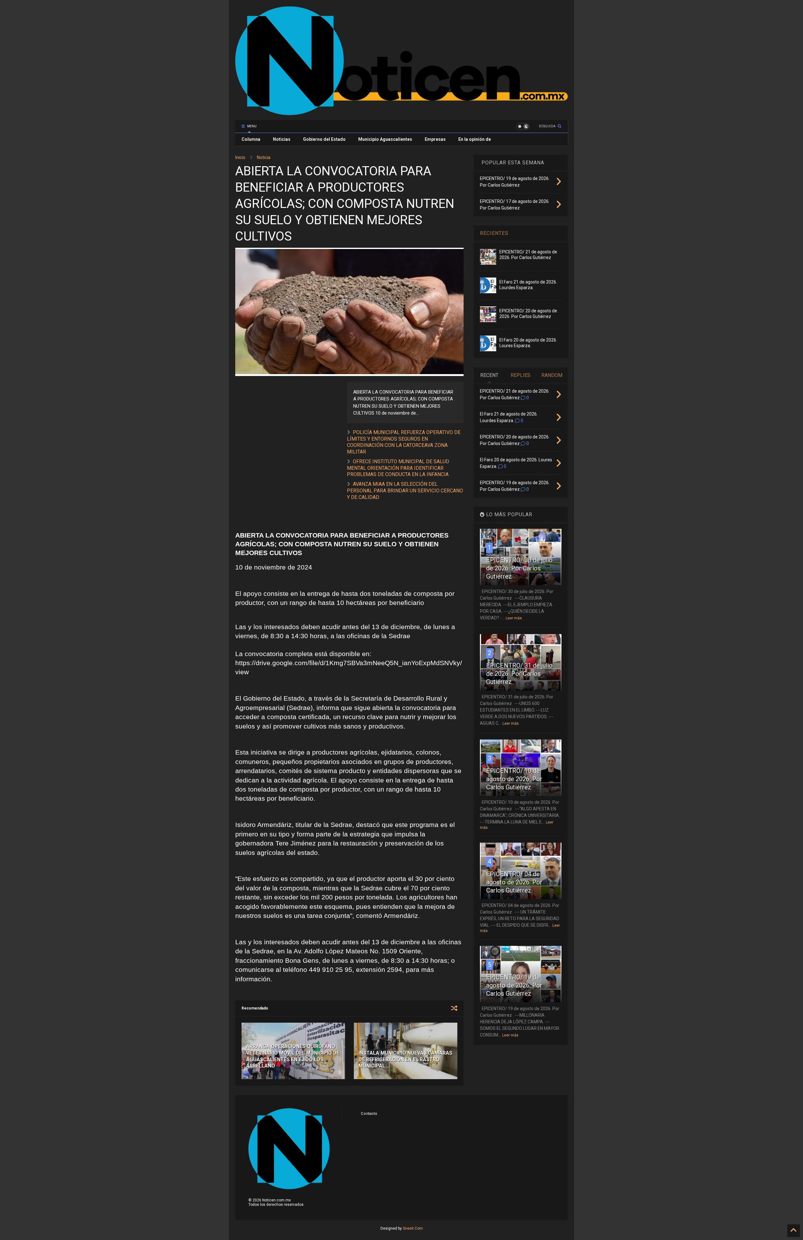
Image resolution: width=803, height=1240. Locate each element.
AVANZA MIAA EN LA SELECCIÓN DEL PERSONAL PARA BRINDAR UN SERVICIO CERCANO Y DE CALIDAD (405, 490)
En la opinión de (474, 139)
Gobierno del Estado (324, 139)
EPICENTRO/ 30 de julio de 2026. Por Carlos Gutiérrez (519, 568)
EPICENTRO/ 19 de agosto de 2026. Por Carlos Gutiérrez (514, 985)
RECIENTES (494, 233)
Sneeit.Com (413, 1228)
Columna (251, 139)
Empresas (435, 139)
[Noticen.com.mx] (401, 112)
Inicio (240, 157)
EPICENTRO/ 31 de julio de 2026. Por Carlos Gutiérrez (519, 674)
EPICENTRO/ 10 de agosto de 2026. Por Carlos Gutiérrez (514, 779)
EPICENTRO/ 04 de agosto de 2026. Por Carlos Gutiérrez (514, 882)
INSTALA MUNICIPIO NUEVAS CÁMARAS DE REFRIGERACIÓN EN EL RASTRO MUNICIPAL (405, 1059)
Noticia (263, 157)
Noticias (281, 139)
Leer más (514, 618)
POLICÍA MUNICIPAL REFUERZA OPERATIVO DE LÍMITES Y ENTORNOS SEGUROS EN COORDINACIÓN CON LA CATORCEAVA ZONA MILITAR (403, 442)
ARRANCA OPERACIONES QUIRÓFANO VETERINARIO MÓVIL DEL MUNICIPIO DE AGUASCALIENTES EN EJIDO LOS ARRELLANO (292, 1056)
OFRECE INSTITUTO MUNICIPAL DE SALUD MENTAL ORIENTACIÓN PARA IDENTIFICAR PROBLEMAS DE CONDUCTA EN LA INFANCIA (398, 468)
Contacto (369, 1113)
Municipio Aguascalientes (385, 139)
